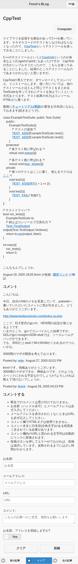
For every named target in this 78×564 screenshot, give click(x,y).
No (6, 537)
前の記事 (15, 560)
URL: (6, 493)
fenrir (22, 386)
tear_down (32, 164)
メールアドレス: (14, 476)
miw (21, 360)
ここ (6, 175)
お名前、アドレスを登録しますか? (26, 530)
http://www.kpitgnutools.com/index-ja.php (32, 316)
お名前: (8, 458)
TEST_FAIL (20, 195)
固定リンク (60, 274)
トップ (40, 560)
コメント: (9, 510)
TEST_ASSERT (23, 183)
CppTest (30, 46)
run (20, 233)
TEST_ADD (20, 133)
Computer (64, 29)
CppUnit (48, 57)
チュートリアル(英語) (26, 106)
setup (28, 153)
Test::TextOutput (18, 226)
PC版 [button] (72, 4)
